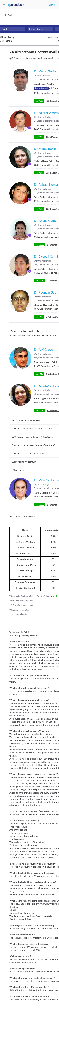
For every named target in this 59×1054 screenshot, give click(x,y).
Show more (18, 470)
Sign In (52, 4)
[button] (12, 29)
